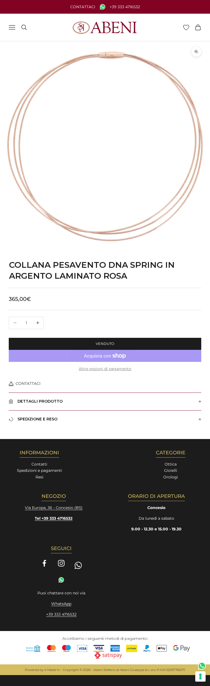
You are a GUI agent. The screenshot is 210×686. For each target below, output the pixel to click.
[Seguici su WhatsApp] (78, 565)
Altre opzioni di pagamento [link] (105, 368)
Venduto (105, 343)
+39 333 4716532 (125, 7)
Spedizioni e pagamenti (39, 470)
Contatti (39, 464)
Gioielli (170, 470)
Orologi (170, 477)
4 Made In (52, 670)
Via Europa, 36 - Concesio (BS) (54, 507)
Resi (39, 477)
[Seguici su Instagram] (61, 563)
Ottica (171, 464)
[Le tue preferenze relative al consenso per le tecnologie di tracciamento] (200, 676)
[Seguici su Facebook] (44, 563)
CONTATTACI (28, 383)
